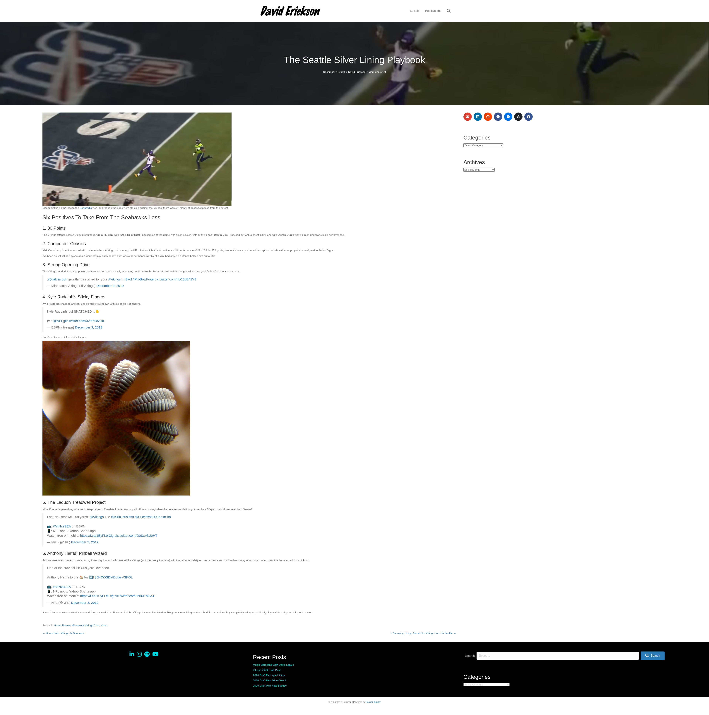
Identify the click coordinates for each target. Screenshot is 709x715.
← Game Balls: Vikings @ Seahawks (63, 632)
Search (470, 655)
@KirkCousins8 (122, 517)
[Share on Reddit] (488, 117)
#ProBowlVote (143, 279)
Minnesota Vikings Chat (85, 625)
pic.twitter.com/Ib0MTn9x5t (134, 596)
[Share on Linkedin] (478, 117)
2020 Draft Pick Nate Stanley (270, 685)
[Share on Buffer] (518, 117)
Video (104, 625)
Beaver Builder (373, 702)
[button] (653, 655)
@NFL (58, 321)
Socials (414, 10)
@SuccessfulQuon (148, 517)
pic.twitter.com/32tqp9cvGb (84, 321)
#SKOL (127, 577)
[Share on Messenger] (508, 117)
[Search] (446, 11)
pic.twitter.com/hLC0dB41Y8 (175, 279)
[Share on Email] (467, 117)
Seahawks (86, 207)
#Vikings (114, 279)
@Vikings (97, 517)
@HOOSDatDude (108, 577)
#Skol (128, 279)
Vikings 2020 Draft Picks (267, 669)
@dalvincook (57, 279)
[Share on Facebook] (498, 117)
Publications (433, 10)
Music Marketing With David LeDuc (273, 664)
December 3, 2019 (110, 286)
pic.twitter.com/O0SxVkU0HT (135, 535)
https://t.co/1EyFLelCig (97, 535)
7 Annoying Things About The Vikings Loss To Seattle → (423, 632)
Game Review (62, 625)
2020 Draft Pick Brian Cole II (269, 680)
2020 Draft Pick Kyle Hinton (269, 675)
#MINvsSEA (62, 526)
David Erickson (357, 71)
